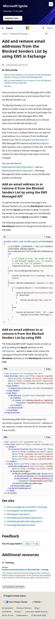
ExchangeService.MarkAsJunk (33, 139)
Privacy (17, 611)
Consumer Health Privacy (36, 611)
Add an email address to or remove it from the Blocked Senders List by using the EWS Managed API (27, 75)
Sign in (50, 28)
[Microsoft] (27, 28)
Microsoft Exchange (18, 33)
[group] (27, 282)
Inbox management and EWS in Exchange (27, 507)
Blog (36, 608)
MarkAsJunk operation (18, 514)
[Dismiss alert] (51, 4)
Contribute (6, 611)
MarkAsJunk (42, 143)
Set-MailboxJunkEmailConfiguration (24, 521)
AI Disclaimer (7, 608)
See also (7, 86)
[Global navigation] (2, 28)
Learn (5, 33)
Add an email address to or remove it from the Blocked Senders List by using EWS (27, 81)
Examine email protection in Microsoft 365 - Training (25, 570)
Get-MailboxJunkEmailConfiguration (24, 517)
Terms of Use (7, 615)
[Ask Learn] (46, 34)
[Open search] (43, 28)
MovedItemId (33, 423)
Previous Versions (24, 608)
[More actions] (50, 34)
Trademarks (21, 615)
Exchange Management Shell (21, 525)
